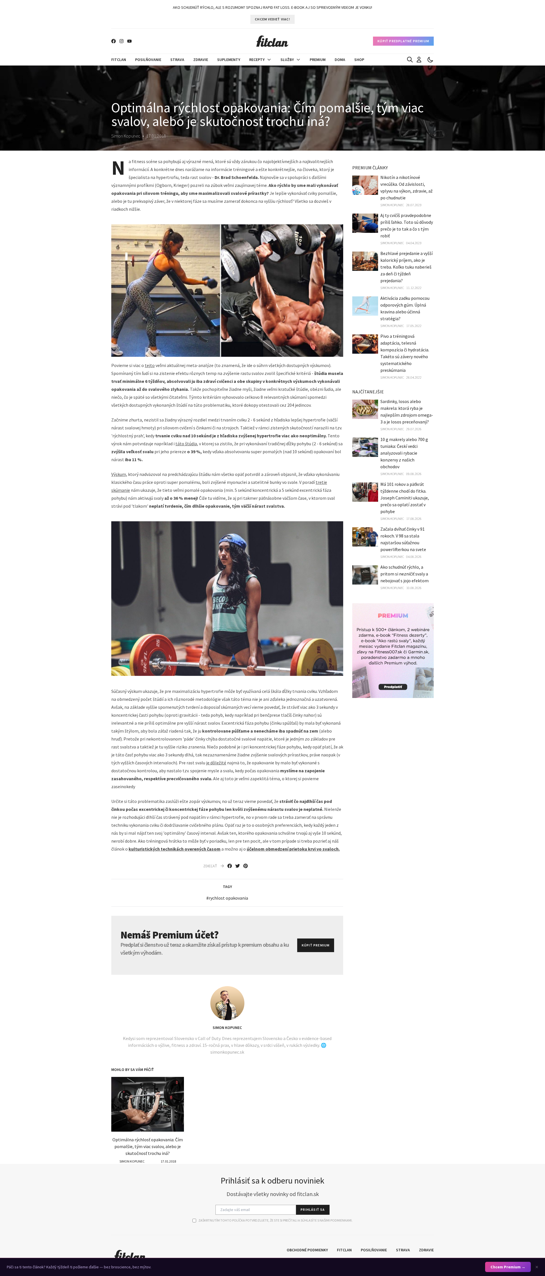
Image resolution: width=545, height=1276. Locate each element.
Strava (177, 59)
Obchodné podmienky (307, 1249)
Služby (287, 59)
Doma (340, 59)
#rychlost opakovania (227, 898)
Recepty (257, 59)
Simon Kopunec (227, 1027)
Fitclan (118, 59)
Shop (359, 59)
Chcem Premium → (508, 1266)
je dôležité (216, 762)
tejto (150, 365)
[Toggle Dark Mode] (430, 59)
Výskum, (119, 474)
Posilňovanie (148, 59)
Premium (318, 59)
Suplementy (228, 59)
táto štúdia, (186, 443)
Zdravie (200, 59)
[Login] (419, 59)
